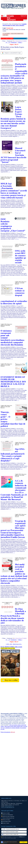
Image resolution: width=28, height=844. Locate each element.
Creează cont (9, 28)
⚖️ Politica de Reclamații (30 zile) (7, 818)
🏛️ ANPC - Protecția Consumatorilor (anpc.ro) (10, 829)
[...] (26, 95)
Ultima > (20, 42)
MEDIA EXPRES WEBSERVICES (17, 33)
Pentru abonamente (8, 732)
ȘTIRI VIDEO (5, 35)
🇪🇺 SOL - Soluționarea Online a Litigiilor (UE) (10, 834)
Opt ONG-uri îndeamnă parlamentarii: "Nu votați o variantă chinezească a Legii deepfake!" (13, 455)
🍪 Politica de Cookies (5, 819)
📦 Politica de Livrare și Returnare (7, 816)
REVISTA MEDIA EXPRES (7, 38)
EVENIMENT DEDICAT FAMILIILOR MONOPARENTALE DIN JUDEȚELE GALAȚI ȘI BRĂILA (13, 382)
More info (5, 842)
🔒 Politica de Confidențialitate (7, 814)
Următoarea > (14, 42)
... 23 (8, 42)
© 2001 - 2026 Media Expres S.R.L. (14, 644)
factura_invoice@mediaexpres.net (7, 807)
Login (4, 28)
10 (6, 42)
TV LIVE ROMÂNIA (6, 33)
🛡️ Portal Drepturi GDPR (6, 821)
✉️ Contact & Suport (5, 823)
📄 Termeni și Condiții (5, 813)
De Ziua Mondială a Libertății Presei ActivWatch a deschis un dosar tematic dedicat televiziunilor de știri (13, 616)
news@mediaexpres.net (8, 806)
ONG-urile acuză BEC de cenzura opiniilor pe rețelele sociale (20, 257)
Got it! (23, 842)
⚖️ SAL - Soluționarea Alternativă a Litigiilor (10, 831)
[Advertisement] (14, 697)
